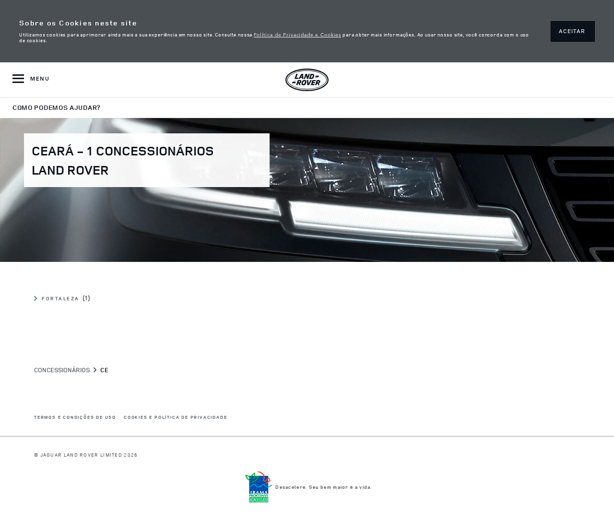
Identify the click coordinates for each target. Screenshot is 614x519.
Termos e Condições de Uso (75, 417)
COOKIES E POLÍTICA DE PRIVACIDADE (175, 417)
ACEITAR (572, 31)
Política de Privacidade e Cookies (297, 34)
